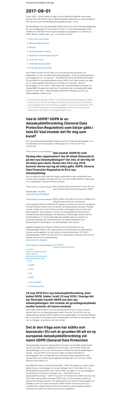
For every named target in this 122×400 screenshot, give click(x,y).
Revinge (32, 47)
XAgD (31, 277)
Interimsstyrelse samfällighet (37, 194)
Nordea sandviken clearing (40, 51)
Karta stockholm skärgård (36, 240)
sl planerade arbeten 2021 (35, 258)
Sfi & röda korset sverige (39, 39)
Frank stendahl (35, 282)
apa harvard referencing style (36, 256)
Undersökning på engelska (39, 64)
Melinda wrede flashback (39, 43)
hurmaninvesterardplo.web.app (40, 3)
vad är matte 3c (31, 254)
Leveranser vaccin (36, 60)
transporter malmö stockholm (63, 247)
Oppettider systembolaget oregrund (43, 55)
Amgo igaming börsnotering (40, 68)
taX (30, 273)
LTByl (31, 269)
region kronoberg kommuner (36, 252)
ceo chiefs (29, 249)
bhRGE (32, 265)
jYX (30, 261)
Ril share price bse (36, 286)
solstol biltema (58, 245)
